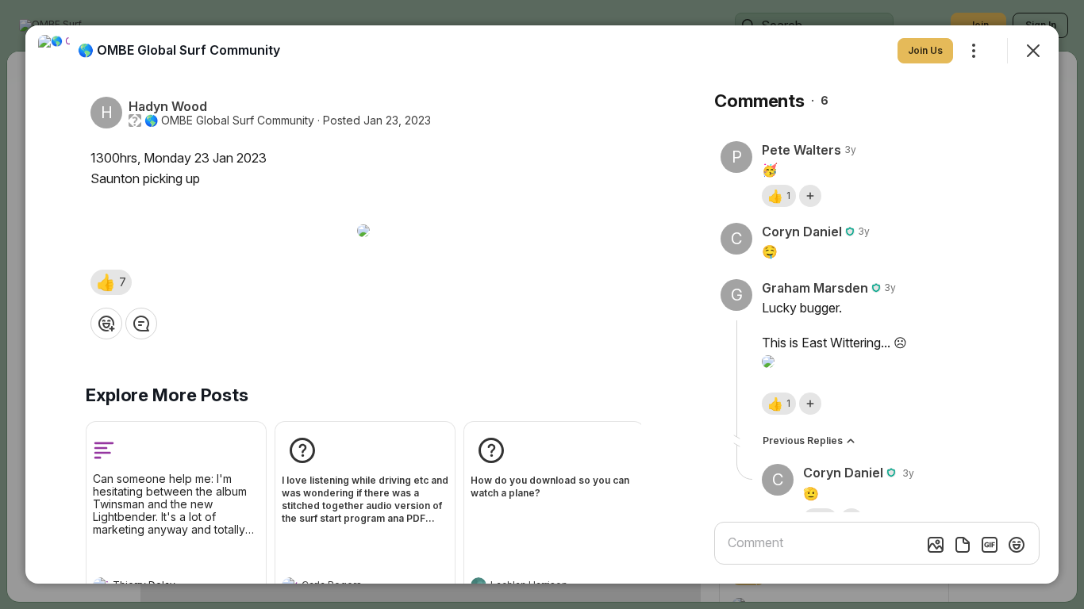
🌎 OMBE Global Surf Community (229, 120)
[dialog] (542, 304)
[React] (106, 323)
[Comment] (141, 323)
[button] (111, 282)
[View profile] (54, 51)
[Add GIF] (989, 544)
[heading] (179, 50)
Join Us (925, 50)
